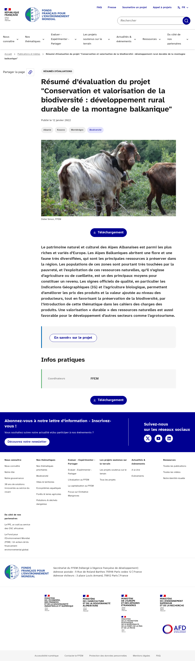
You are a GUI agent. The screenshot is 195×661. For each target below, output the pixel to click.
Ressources (150, 39)
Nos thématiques (32, 39)
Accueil (8, 54)
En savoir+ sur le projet (73, 338)
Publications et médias (29, 54)
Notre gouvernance (14, 478)
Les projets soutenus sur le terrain (92, 39)
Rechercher (186, 21)
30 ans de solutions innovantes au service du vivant (17, 488)
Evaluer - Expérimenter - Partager (60, 39)
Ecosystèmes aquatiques (48, 488)
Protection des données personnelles (108, 656)
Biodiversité (95, 130)
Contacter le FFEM (74, 656)
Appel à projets (162, 7)
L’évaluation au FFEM (78, 480)
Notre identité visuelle (174, 478)
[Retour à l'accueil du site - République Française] (47, 14)
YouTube (158, 438)
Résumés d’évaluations (57, 71)
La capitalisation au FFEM (81, 486)
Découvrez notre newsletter (27, 441)
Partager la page (30, 72)
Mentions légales (141, 656)
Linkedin (169, 438)
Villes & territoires (45, 482)
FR (183, 7)
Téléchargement (111, 232)
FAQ (99, 7)
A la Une (136, 470)
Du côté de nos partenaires (174, 39)
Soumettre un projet (134, 7)
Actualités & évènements (124, 39)
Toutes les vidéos (172, 472)
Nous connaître (8, 39)
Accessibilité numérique (46, 656)
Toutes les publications (174, 466)
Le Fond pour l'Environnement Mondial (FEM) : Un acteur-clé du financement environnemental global (17, 542)
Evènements (138, 476)
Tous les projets (108, 480)
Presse (112, 7)
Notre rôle (9, 472)
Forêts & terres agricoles (48, 494)
